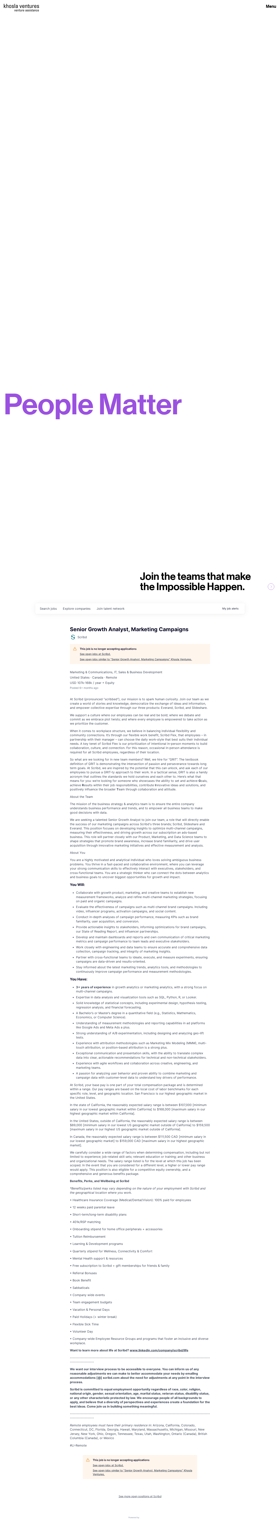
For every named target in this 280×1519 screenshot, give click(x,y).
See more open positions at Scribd (140, 1496)
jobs (48, 608)
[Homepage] (21, 6)
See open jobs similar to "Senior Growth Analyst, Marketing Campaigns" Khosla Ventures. (136, 659)
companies (76, 608)
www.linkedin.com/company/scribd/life (159, 1350)
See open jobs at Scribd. (95, 654)
